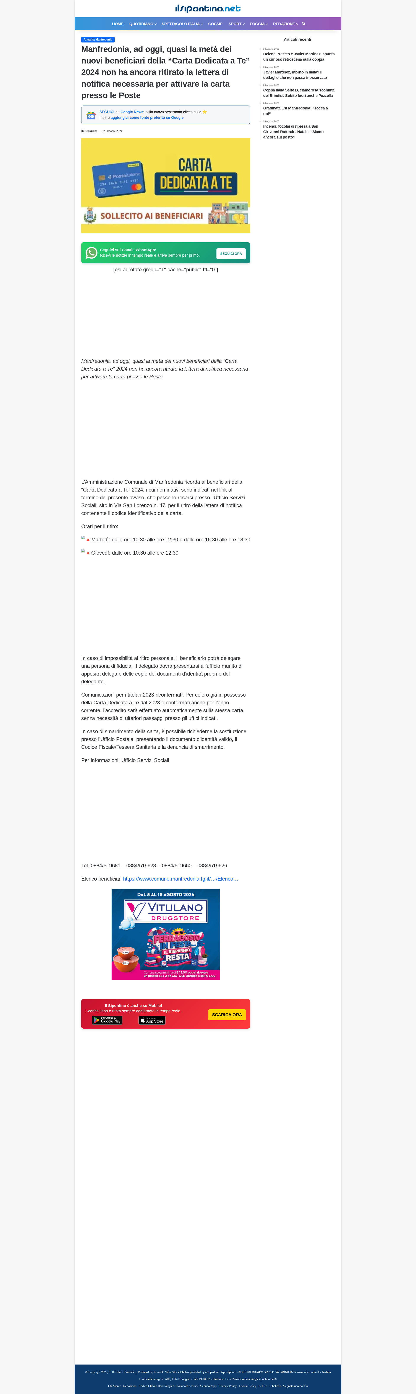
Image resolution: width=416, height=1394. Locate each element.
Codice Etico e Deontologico (156, 1386)
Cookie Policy (247, 1386)
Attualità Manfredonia (98, 39)
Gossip (215, 24)
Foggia (257, 24)
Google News (131, 112)
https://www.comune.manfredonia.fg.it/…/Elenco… (180, 879)
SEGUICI (106, 112)
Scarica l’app (208, 1386)
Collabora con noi (187, 1386)
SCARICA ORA (227, 1014)
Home (117, 24)
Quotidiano (141, 24)
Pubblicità (275, 1386)
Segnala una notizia (295, 1386)
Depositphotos (229, 1372)
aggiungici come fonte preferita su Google (147, 118)
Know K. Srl (161, 1372)
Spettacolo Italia (181, 24)
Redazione (284, 24)
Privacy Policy (228, 1386)
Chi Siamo (114, 1386)
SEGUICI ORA (231, 254)
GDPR (262, 1386)
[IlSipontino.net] (208, 8)
